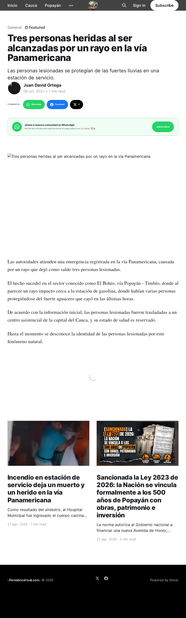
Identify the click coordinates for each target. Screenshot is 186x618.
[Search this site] (124, 5)
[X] (97, 578)
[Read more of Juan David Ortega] (14, 88)
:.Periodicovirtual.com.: (24, 580)
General (15, 27)
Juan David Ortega (42, 85)
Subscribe (164, 5)
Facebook (60, 104)
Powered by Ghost (164, 580)
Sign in (139, 5)
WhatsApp (36, 104)
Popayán (53, 5)
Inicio (12, 5)
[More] (71, 5)
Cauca (31, 5)
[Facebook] (106, 578)
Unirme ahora (163, 126)
